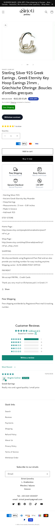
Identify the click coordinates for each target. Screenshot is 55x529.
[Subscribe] (47, 474)
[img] (8, 374)
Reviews (8, 417)
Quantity (5, 131)
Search (8, 411)
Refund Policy (10, 434)
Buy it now (27, 159)
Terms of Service (12, 452)
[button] (3, 12)
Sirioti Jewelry (24, 524)
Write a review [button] (27, 357)
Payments (9, 423)
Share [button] (7, 289)
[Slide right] (33, 65)
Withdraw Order (11, 458)
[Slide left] (22, 65)
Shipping (13, 102)
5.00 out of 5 (34, 331)
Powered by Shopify (33, 524)
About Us (9, 440)
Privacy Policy (10, 446)
